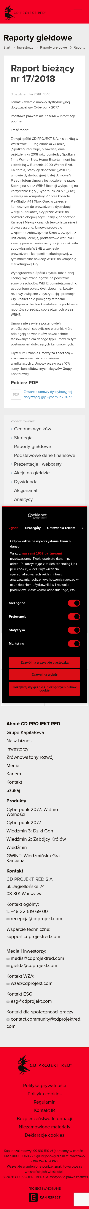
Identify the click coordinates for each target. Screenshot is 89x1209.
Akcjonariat (25, 490)
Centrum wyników (32, 429)
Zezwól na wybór (44, 674)
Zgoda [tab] (14, 528)
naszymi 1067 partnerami (42, 553)
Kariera (13, 774)
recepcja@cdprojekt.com (36, 918)
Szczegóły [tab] (33, 528)
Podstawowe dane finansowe (44, 455)
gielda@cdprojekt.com (33, 965)
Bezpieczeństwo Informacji (44, 1118)
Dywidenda (26, 482)
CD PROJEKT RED (25, 12)
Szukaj (13, 790)
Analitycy (23, 499)
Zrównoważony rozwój (30, 757)
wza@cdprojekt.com (31, 983)
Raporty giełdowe (32, 446)
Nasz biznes (19, 741)
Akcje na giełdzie (32, 473)
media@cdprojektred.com (37, 958)
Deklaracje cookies (44, 1135)
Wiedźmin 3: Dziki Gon (29, 831)
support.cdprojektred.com (33, 936)
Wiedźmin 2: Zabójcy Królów (36, 839)
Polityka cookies (45, 1094)
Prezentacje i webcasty (38, 464)
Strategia (23, 438)
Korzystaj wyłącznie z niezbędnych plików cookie (44, 688)
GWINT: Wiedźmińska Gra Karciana (33, 858)
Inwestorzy (17, 749)
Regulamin (45, 1102)
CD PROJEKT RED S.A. (30, 879)
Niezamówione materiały (44, 1127)
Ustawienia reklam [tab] (61, 528)
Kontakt (14, 782)
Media (12, 765)
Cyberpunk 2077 (23, 822)
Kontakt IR (44, 1110)
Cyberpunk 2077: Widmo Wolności (32, 812)
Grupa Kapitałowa (25, 732)
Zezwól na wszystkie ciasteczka (44, 662)
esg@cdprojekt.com (31, 1001)
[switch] (74, 616)
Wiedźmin (16, 847)
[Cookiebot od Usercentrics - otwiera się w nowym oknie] (28, 516)
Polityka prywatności (44, 1085)
